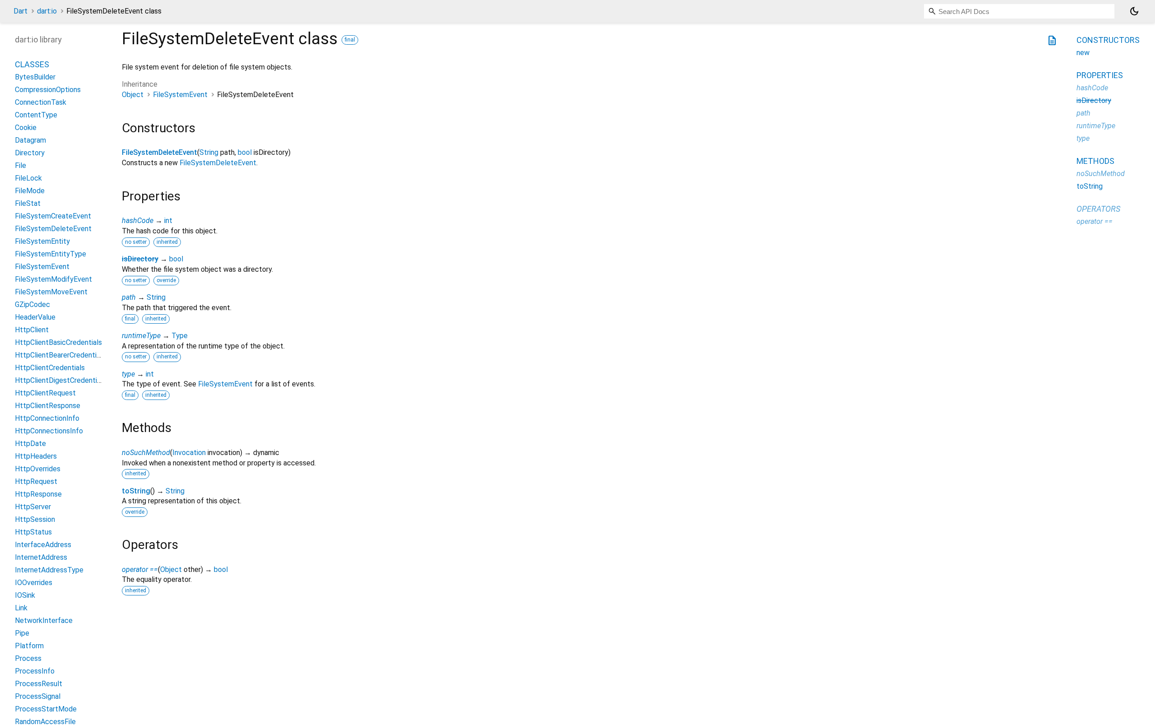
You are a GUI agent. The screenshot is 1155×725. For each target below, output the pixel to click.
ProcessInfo (35, 671)
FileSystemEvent (180, 94)
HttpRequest (36, 481)
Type (179, 335)
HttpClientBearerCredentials (60, 355)
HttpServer (33, 506)
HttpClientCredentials (50, 367)
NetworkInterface (44, 620)
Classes (32, 64)
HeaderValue (35, 317)
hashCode (137, 220)
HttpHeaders (36, 456)
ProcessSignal (37, 696)
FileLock (28, 178)
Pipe (22, 633)
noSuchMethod (146, 452)
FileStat (28, 203)
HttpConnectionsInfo (49, 431)
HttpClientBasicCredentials (58, 342)
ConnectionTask (40, 102)
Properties (1099, 75)
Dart (21, 11)
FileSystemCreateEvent (53, 216)
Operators (1098, 209)
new (1083, 52)
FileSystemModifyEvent (53, 279)
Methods (1095, 161)
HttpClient (32, 329)
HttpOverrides (37, 469)
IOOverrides (33, 582)
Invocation (189, 452)
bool (245, 152)
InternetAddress (41, 557)
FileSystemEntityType (50, 254)
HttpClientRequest (45, 393)
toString (136, 491)
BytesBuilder (35, 77)
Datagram (30, 140)
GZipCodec (32, 304)
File (20, 165)
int (168, 220)
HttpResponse (38, 494)
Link (21, 608)
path (129, 297)
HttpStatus (33, 532)
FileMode (30, 190)
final (350, 40)
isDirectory (140, 259)
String (208, 152)
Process (28, 658)
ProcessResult (38, 683)
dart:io (47, 11)
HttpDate (30, 443)
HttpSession (35, 519)
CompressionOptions (48, 89)
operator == (140, 569)
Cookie (26, 127)
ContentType (36, 115)
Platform (29, 645)
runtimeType (141, 335)
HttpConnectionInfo (47, 418)
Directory (30, 153)
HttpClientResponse (47, 405)
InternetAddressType (49, 570)
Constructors (1108, 40)
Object (132, 94)
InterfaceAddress (43, 544)
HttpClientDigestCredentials (60, 380)
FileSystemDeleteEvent (159, 152)
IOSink (25, 595)
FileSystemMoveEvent (51, 292)
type (128, 374)
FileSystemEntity (42, 241)
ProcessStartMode (46, 709)
